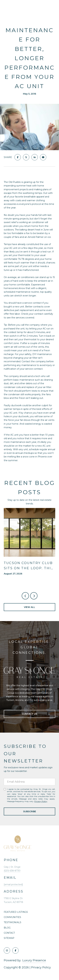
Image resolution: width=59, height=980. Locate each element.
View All (29, 607)
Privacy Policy (40, 801)
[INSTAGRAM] (7, 950)
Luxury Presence (34, 960)
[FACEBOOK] (15, 950)
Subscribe (29, 811)
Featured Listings (16, 912)
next (33, 595)
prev (25, 595)
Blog (7, 927)
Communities (12, 917)
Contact (9, 933)
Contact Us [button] (29, 713)
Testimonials (12, 922)
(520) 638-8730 (12, 870)
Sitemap (9, 938)
